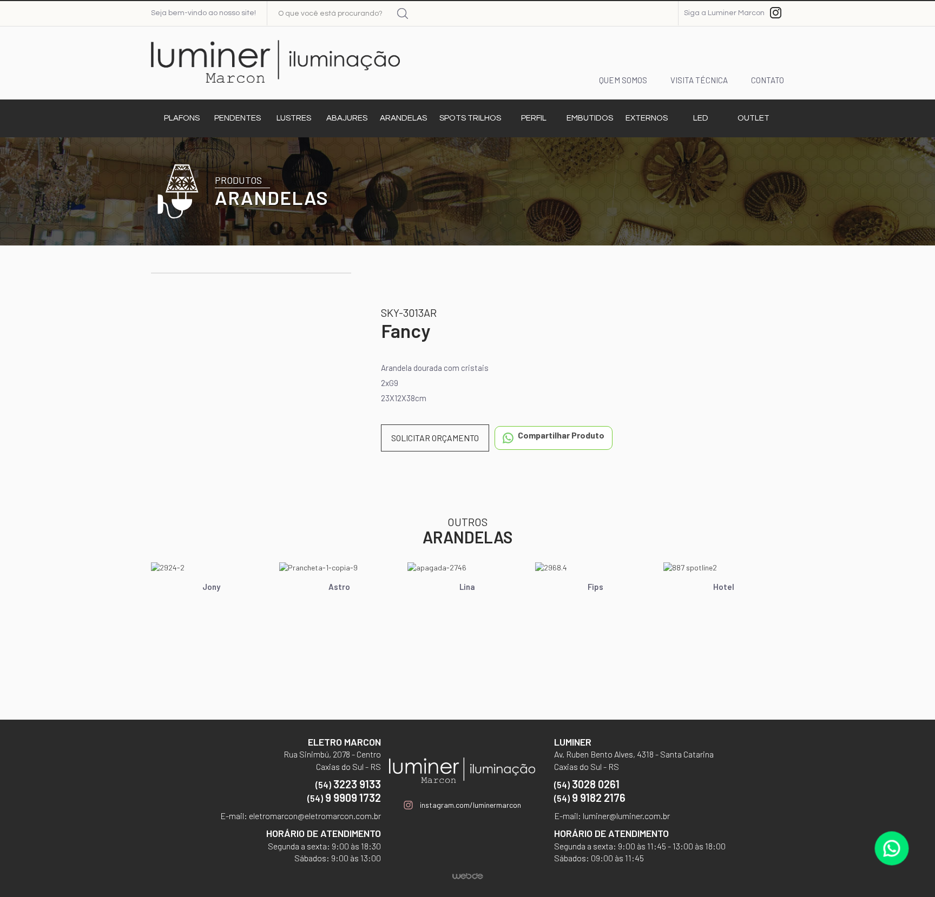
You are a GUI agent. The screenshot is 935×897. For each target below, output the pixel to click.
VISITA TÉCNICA (699, 80)
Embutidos (590, 118)
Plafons (182, 118)
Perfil (533, 118)
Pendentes (237, 118)
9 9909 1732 (344, 797)
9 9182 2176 (589, 797)
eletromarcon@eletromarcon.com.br (314, 815)
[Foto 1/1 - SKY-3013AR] (251, 273)
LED (700, 118)
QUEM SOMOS (623, 80)
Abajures (346, 118)
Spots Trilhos (470, 118)
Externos (646, 118)
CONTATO (767, 80)
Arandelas (403, 118)
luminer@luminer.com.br (625, 815)
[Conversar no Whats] (891, 848)
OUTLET (753, 118)
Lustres (293, 118)
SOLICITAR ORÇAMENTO (435, 438)
